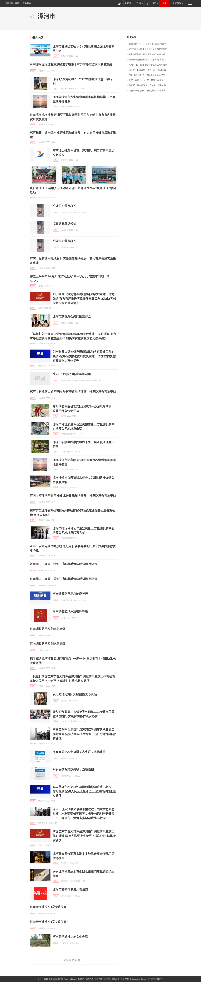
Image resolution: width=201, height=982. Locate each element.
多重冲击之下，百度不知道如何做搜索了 (147, 44)
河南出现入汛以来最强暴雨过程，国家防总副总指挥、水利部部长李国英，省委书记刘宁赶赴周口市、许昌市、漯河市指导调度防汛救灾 (83, 814)
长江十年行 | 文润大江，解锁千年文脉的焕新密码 (150, 80)
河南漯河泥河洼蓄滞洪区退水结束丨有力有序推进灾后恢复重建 (71, 64)
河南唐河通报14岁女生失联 (70, 936)
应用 (17, 3)
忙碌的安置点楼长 (64, 205)
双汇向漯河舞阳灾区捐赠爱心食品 (75, 694)
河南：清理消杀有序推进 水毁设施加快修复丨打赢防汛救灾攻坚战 (73, 495)
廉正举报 (151, 979)
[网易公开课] (128, 3)
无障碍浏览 (27, 3)
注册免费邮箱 (176, 3)
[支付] (148, 3)
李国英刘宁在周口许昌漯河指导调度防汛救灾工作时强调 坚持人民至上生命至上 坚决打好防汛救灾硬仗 (84, 734)
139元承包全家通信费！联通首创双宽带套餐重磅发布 (150, 49)
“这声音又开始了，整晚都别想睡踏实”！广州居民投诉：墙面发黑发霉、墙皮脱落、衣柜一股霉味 (150, 75)
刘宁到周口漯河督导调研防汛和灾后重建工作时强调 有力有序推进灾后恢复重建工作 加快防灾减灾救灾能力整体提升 (84, 299)
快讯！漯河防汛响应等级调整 (72, 374)
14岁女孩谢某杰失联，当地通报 (73, 769)
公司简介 (80, 979)
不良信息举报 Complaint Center (133, 979)
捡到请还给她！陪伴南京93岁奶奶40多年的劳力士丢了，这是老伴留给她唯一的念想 (150, 54)
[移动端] (119, 3)
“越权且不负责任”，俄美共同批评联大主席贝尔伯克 (150, 90)
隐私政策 (115, 979)
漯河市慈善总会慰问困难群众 (72, 316)
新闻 (56, 56)
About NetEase (70, 979)
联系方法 (89, 979)
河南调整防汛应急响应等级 (70, 593)
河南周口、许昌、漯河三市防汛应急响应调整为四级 (64, 564)
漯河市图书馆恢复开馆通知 (70, 889)
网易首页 (9, 3)
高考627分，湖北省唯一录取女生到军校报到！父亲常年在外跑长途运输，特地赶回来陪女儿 (150, 65)
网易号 (33, 71)
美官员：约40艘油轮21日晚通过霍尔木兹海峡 (149, 85)
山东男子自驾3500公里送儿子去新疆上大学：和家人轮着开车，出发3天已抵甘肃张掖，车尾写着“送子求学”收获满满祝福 (150, 70)
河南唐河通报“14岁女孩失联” (49, 906)
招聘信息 (98, 979)
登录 (164, 3)
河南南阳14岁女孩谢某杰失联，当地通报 (79, 751)
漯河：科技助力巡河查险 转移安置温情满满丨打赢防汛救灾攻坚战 (73, 391)
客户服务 (107, 979)
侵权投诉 (159, 979)
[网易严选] (139, 3)
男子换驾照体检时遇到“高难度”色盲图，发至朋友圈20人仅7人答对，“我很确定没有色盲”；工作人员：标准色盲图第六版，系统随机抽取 (150, 60)
